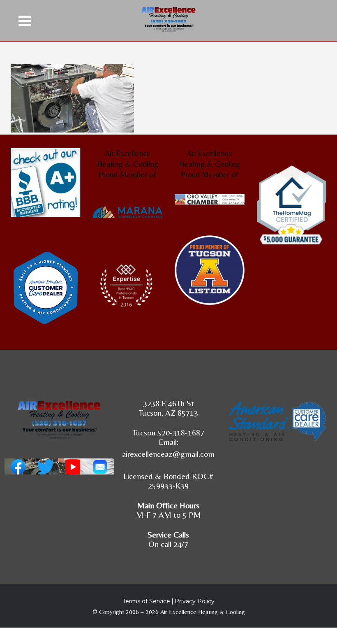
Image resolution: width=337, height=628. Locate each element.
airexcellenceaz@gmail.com (168, 453)
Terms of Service (146, 601)
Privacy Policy (195, 601)
